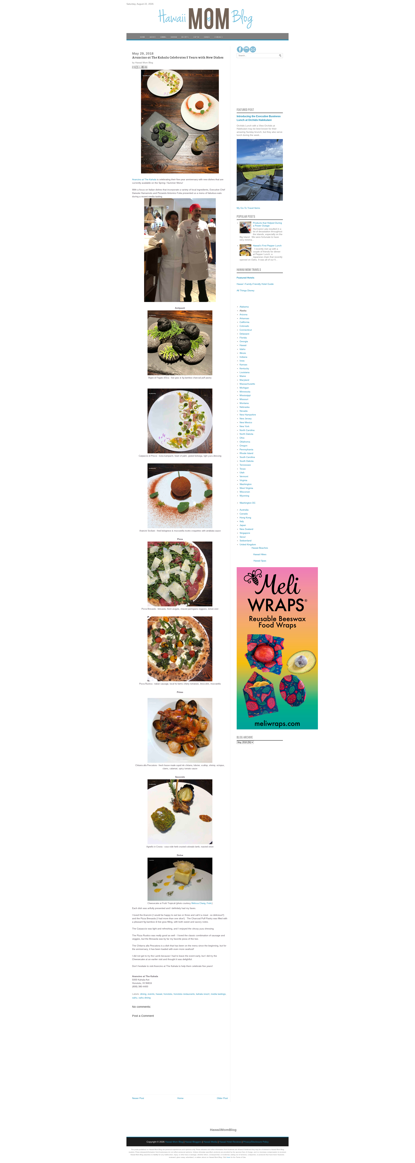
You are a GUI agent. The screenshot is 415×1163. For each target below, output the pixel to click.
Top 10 (196, 37)
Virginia (243, 480)
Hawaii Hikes (259, 554)
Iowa (242, 360)
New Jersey (246, 418)
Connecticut (246, 330)
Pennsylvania (246, 449)
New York (244, 426)
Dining (163, 37)
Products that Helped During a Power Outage (267, 224)
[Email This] (133, 67)
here (228, 1157)
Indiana (243, 357)
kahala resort (202, 994)
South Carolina (247, 457)
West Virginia (246, 488)
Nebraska (244, 407)
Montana (244, 403)
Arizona (243, 314)
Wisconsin (245, 491)
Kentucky (244, 368)
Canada (244, 513)
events (151, 994)
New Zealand (246, 529)
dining (143, 994)
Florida (243, 337)
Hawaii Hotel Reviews (230, 1141)
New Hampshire (248, 414)
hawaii (159, 994)
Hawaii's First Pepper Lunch (267, 245)
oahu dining (145, 997)
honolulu (168, 994)
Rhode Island (246, 453)
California (244, 322)
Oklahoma (245, 441)
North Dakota (246, 434)
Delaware (244, 333)
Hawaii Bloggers (193, 1141)
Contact (218, 37)
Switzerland (245, 540)
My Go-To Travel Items (248, 208)
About (153, 37)
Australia (244, 509)
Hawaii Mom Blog (174, 1141)
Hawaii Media (210, 1141)
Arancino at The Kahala (144, 179)
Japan (243, 525)
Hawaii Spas (260, 560)
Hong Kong (245, 517)
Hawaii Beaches (260, 548)
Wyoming (244, 495)
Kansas (243, 364)
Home (142, 37)
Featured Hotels (245, 277)
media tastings (218, 994)
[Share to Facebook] (142, 67)
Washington (246, 484)
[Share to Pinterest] (146, 67)
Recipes (185, 37)
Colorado (244, 326)
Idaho (242, 349)
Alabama (244, 306)
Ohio (242, 438)
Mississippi (245, 395)
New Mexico (246, 422)
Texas (243, 468)
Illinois (243, 353)
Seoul (242, 537)
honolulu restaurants (184, 994)
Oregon (243, 445)
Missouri (244, 399)
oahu (134, 997)
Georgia (244, 341)
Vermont (244, 476)
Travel (207, 37)
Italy (242, 521)
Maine (243, 376)
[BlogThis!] (136, 67)
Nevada (244, 411)
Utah (242, 472)
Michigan (244, 387)
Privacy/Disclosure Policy (256, 1141)
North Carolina (247, 430)
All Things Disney (245, 290)
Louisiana (244, 372)
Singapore (245, 533)
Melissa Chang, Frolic (201, 903)
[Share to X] (139, 67)
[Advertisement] (246, 82)
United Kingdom (248, 544)
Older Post (222, 1098)
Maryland (244, 380)
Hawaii (174, 37)
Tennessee (245, 465)
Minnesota (245, 391)
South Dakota (247, 461)
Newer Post (138, 1098)
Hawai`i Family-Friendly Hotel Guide (255, 284)
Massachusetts (247, 384)
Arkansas (244, 318)
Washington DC (247, 503)
